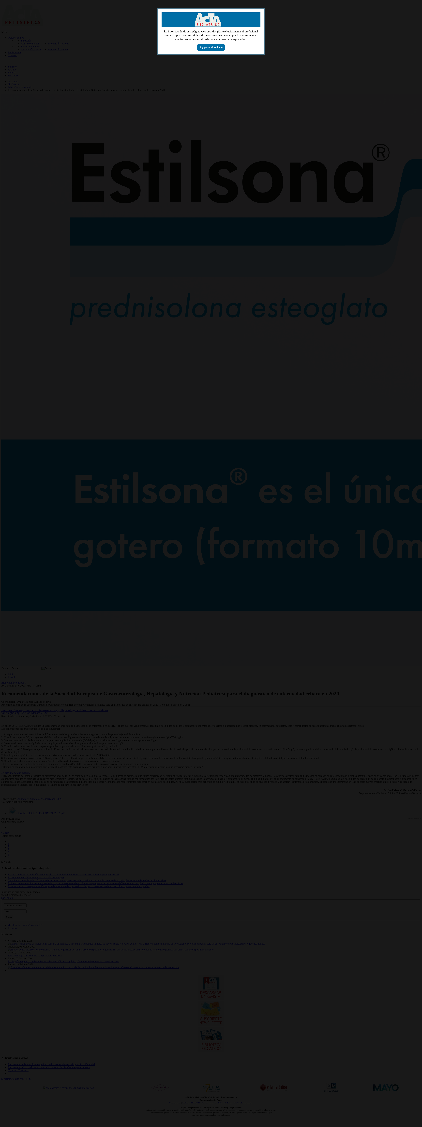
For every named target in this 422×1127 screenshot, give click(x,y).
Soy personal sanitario (211, 47)
